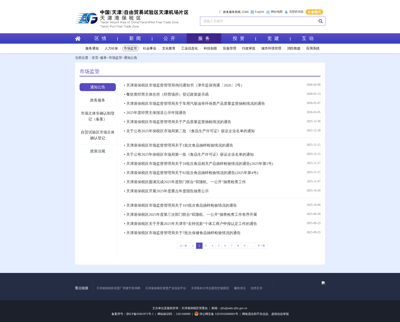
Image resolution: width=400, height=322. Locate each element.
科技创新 (210, 48)
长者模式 (314, 12)
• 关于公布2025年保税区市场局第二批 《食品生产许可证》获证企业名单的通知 (189, 131)
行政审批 (248, 48)
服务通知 (92, 48)
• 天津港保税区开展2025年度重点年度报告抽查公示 (166, 191)
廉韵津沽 (240, 288)
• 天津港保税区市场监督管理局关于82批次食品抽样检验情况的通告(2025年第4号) (191, 173)
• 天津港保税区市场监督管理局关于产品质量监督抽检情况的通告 (177, 122)
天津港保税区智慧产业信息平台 (165, 288)
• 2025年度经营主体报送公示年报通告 (155, 113)
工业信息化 (189, 48)
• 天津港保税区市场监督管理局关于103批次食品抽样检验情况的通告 (180, 205)
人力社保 (111, 48)
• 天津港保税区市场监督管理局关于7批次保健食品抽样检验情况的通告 (182, 233)
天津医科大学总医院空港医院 (210, 288)
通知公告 (130, 57)
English (259, 11)
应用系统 (313, 48)
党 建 (273, 38)
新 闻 (135, 38)
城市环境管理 (271, 48)
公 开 (169, 38)
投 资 (238, 38)
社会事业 (149, 48)
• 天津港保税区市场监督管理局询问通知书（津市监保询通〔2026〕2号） (184, 85)
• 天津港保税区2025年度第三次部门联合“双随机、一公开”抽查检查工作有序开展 (190, 214)
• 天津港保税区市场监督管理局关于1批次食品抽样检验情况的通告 (178, 145)
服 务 (204, 38)
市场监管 (130, 48)
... (251, 245)
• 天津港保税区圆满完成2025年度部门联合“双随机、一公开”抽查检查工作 (185, 182)
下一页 (261, 245)
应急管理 (229, 48)
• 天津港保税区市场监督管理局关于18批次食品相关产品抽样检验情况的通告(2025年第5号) (198, 164)
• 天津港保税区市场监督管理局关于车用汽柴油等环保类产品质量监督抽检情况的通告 (194, 103)
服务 (103, 57)
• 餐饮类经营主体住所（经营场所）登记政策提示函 (166, 94)
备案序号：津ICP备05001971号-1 (132, 314)
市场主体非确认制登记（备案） (98, 116)
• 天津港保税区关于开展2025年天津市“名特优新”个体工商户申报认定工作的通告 (190, 224)
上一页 (183, 245)
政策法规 (97, 151)
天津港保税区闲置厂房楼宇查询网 (118, 288)
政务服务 (97, 100)
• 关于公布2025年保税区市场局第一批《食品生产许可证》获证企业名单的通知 (189, 154)
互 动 (308, 38)
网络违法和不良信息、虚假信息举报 (265, 314)
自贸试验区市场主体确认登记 (98, 135)
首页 (95, 57)
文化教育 (168, 48)
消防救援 (293, 48)
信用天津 (256, 288)
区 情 (100, 38)
